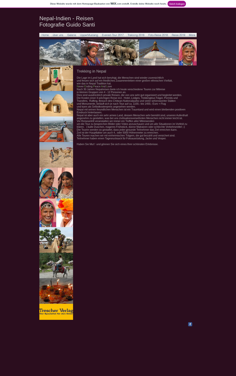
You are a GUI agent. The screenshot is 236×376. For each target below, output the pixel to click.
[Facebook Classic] (190, 324)
